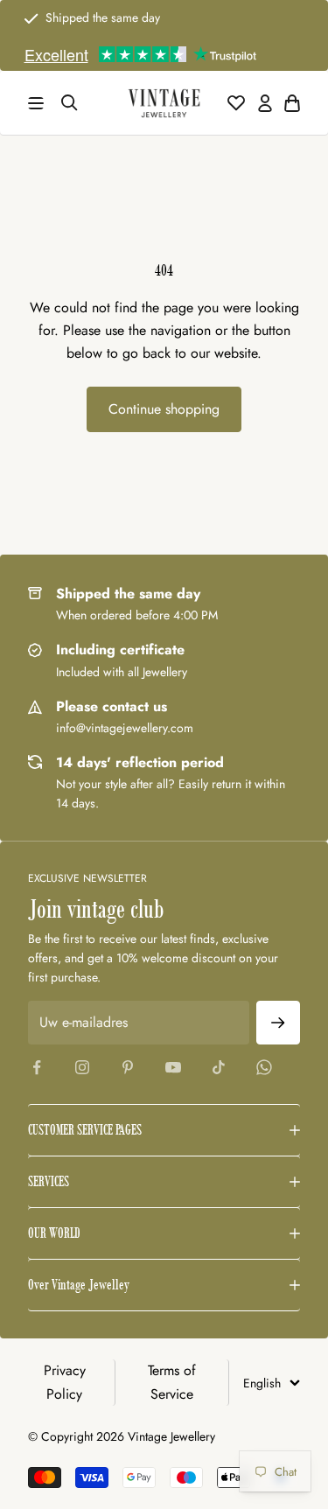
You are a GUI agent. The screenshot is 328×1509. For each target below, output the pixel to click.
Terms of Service (172, 1381)
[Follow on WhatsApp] (264, 1067)
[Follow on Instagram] (82, 1067)
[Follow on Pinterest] (127, 1067)
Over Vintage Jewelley (78, 1284)
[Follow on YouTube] (173, 1067)
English (262, 1383)
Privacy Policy (65, 1381)
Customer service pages (85, 1130)
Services (48, 1181)
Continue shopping (164, 409)
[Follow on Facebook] (36, 1067)
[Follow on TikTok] (218, 1067)
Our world (54, 1233)
